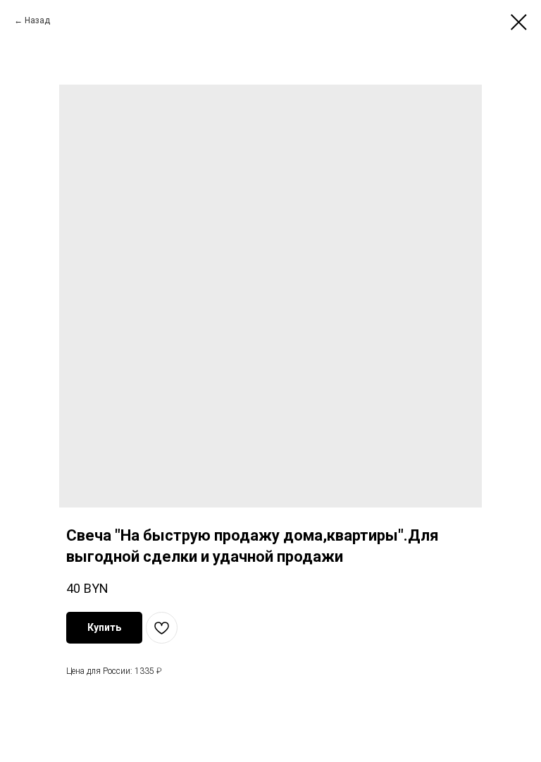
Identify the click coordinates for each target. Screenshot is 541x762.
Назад (37, 20)
